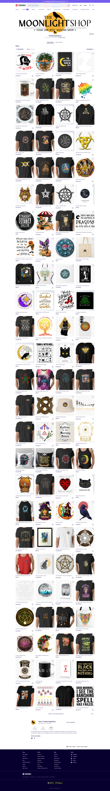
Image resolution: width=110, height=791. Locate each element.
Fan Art (24, 756)
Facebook (75, 756)
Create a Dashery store (42, 768)
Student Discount (26, 762)
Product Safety (57, 762)
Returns (55, 756)
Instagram (75, 754)
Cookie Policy (52, 776)
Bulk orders (25, 768)
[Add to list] (33, 53)
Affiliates (39, 760)
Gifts (93, 9)
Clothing (25, 9)
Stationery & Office (85, 9)
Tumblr (74, 760)
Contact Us (56, 766)
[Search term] (68, 5)
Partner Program (41, 758)
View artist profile (61, 37)
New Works (25, 758)
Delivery (56, 754)
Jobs (38, 764)
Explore (17, 9)
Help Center (56, 758)
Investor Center (40, 756)
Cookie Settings (57, 768)
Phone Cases (41, 9)
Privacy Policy (32, 776)
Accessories (75, 9)
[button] (55, 1)
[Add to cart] (33, 76)
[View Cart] (93, 5)
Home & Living (57, 9)
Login (24, 764)
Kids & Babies (66, 9)
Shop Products (50, 42)
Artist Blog (39, 766)
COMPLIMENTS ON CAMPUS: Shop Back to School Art (55, 1)
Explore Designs (59, 42)
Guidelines (56, 760)
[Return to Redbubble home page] (21, 5)
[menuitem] (17, 9)
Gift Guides (25, 754)
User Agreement (26, 776)
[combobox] (48, 5)
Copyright (56, 764)
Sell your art (40, 762)
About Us (39, 754)
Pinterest (75, 762)
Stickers (33, 9)
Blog (24, 760)
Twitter (74, 758)
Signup (24, 766)
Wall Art (49, 9)
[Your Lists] (90, 5)
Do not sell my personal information (42, 776)
